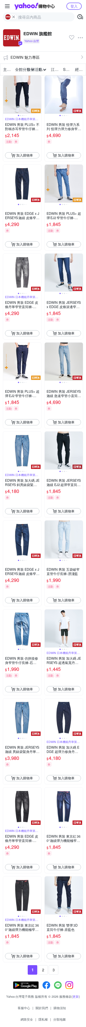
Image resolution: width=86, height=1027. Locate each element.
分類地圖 (59, 1019)
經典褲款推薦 (79, 69)
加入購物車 (24, 155)
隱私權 (43, 1019)
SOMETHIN (67, 69)
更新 (76, 996)
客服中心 (24, 1008)
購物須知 (60, 1008)
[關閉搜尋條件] (13, 17)
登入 (74, 6)
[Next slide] (38, 95)
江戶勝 (55, 69)
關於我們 (42, 1008)
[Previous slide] (6, 95)
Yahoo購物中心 (34, 6)
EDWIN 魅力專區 (25, 57)
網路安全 (27, 1019)
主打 (7, 69)
